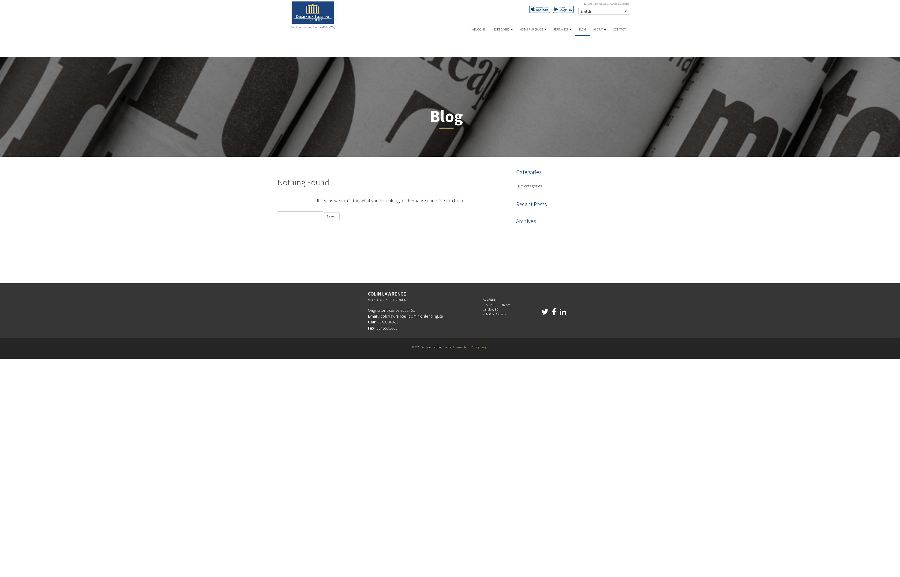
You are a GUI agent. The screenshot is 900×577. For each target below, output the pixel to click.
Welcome (478, 29)
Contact (619, 29)
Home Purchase (532, 29)
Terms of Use (460, 347)
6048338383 (387, 322)
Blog (582, 29)
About (598, 29)
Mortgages (501, 29)
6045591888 (387, 328)
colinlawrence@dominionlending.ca (412, 316)
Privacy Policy (478, 347)
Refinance (561, 29)
